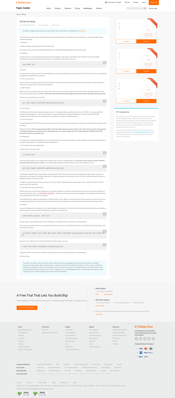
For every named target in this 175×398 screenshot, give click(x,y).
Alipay (123, 385)
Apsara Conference (24, 347)
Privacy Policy (42, 382)
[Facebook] (136, 338)
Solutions (67, 8)
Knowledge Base (70, 332)
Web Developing (91, 370)
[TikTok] (153, 338)
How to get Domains (71, 367)
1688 (69, 385)
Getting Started (70, 341)
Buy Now (146, 41)
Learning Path (105, 367)
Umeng (108, 385)
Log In (144, 2)
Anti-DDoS (66, 364)
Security (119, 364)
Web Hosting (108, 364)
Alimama (75, 385)
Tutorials (103, 370)
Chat (97, 294)
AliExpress (55, 385)
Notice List (64, 382)
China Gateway (70, 335)
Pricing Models (22, 332)
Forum (91, 344)
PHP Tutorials (114, 370)
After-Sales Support (95, 335)
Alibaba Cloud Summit (25, 349)
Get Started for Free (27, 307)
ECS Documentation (54, 367)
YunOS (85, 385)
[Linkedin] (140, 338)
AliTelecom (91, 385)
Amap (98, 385)
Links (74, 382)
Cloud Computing (54, 370)
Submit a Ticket (94, 332)
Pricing (77, 8)
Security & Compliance (120, 335)
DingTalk (118, 385)
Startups (21, 344)
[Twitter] (145, 338)
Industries (67, 370)
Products (57, 8)
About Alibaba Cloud (24, 330)
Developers (78, 370)
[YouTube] (149, 338)
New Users (117, 367)
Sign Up (154, 2)
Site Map (115, 344)
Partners (99, 8)
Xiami (113, 385)
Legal (53, 382)
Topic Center (41, 370)
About (48, 8)
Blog (66, 344)
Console (135, 2)
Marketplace (87, 8)
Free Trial (44, 330)
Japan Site (40, 367)
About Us (30, 382)
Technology (69, 330)
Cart (128, 2)
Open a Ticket (100, 305)
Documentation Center (120, 330)
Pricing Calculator (94, 347)
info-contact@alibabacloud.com (141, 132)
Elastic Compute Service (44, 364)
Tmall (41, 385)
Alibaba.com (63, 385)
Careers (19, 382)
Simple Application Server (50, 332)
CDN (57, 364)
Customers (21, 338)
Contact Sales (153, 8)
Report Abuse (93, 338)
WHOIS (115, 341)
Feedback (92, 341)
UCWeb (102, 385)
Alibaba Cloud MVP (119, 332)
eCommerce (96, 364)
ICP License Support (71, 338)
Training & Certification (72, 349)
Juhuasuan (47, 385)
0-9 (109, 374)
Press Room (116, 338)
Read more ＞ (83, 31)
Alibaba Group (21, 385)
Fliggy (80, 385)
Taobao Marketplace (32, 385)
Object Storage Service (81, 364)
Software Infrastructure (89, 367)
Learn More (126, 41)
